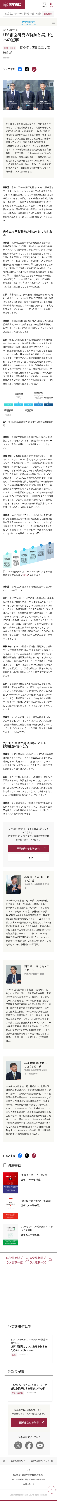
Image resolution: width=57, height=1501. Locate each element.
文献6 (25, 575)
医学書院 (12, 4)
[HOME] (4, 1461)
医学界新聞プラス (18, 1461)
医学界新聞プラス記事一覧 (42, 1461)
